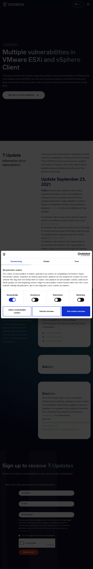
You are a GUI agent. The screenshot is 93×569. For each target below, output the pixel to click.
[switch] (35, 300)
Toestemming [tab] (16, 261)
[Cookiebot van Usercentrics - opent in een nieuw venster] (79, 254)
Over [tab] (77, 261)
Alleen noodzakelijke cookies (17, 311)
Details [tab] (47, 261)
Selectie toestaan (46, 311)
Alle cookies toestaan (76, 311)
